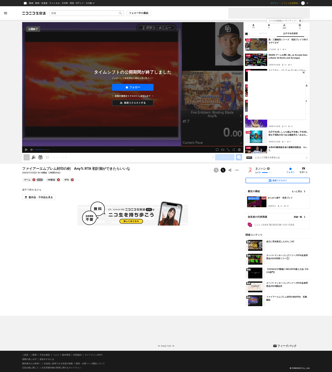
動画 (31, 3)
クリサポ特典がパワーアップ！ (283, 20)
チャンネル (54, 3)
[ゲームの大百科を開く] (34, 179)
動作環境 (66, 355)
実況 (72, 3)
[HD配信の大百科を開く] (58, 179)
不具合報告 (45, 355)
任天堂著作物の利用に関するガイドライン (61, 368)
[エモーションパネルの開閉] (239, 157)
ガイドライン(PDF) (94, 355)
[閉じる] (300, 21)
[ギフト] (40, 157)
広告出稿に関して (30, 367)
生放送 (44, 3)
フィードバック (287, 345)
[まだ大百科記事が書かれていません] (268, 168)
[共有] (230, 170)
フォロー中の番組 (138, 13)
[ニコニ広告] (33, 157)
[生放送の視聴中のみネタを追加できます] (27, 157)
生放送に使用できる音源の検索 (58, 363)
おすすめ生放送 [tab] (290, 33)
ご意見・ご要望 (29, 355)
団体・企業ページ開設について (90, 363)
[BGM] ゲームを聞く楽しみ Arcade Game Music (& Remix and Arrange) (288, 56)
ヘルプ (56, 355)
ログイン (274, 3)
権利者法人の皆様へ (31, 363)
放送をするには (47, 359)
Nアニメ (80, 3)
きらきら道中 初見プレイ (280, 197)
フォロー (134, 87)
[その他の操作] (236, 170)
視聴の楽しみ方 (29, 359)
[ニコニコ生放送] (34, 13)
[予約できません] (216, 170)
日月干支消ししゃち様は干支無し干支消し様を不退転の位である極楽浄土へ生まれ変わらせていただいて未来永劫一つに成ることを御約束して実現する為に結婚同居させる (288, 133)
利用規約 (77, 355)
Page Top (166, 346)
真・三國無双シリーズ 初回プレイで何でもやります (288, 41)
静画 (37, 3)
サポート (303, 172)
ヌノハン (260, 168)
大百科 (65, 3)
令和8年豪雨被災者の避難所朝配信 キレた (288, 148)
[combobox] (87, 13)
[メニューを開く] (5, 13)
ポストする (223, 170)
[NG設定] (246, 34)
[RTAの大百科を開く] (72, 179)
